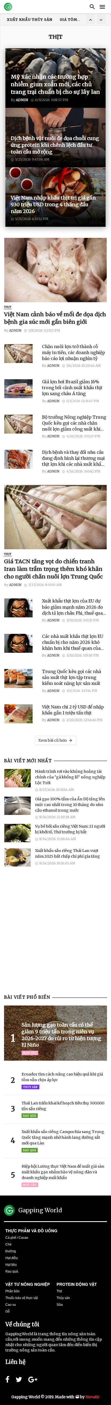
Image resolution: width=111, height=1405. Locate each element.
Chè (8, 1244)
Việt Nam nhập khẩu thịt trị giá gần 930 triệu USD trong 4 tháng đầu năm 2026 (53, 204)
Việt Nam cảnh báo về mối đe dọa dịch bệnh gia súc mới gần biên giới (55, 318)
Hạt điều (11, 1258)
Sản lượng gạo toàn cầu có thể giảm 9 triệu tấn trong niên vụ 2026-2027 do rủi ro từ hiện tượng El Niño (61, 1035)
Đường (10, 1251)
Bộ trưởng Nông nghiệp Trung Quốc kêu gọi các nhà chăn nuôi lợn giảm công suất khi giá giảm (74, 423)
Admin (15, 330)
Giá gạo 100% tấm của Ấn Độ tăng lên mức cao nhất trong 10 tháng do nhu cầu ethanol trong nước (70, 805)
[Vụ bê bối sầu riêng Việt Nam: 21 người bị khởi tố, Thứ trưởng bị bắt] (17, 833)
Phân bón (12, 1291)
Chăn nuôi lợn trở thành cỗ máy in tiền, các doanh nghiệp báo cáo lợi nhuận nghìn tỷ (73, 352)
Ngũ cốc (30, 1052)
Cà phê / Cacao (16, 1238)
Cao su (10, 1305)
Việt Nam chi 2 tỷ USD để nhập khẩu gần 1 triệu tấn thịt (73, 709)
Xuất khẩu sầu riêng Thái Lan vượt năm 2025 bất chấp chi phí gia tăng (67, 853)
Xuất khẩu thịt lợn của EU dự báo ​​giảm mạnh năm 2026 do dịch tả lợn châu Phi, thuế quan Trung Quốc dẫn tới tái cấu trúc (74, 607)
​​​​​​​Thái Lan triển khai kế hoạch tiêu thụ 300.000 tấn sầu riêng (63, 1106)
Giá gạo (68, 20)
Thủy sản (30, 1087)
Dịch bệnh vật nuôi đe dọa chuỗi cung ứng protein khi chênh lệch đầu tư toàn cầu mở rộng (55, 145)
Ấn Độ (47, 20)
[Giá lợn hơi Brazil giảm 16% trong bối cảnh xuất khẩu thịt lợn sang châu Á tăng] (21, 388)
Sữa (60, 1305)
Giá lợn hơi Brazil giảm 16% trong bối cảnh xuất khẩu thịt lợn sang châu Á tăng (72, 387)
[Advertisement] (55, 935)
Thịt (8, 306)
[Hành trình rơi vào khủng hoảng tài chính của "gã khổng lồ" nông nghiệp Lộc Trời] (17, 778)
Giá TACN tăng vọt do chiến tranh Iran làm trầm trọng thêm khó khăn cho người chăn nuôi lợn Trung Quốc (53, 569)
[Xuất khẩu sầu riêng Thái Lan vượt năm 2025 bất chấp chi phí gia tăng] (17, 857)
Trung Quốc (20, 20)
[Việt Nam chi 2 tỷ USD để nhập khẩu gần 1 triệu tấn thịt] (21, 714)
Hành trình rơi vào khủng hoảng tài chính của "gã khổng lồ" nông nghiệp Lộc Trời (70, 777)
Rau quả (29, 1115)
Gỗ (7, 1311)
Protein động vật (77, 1284)
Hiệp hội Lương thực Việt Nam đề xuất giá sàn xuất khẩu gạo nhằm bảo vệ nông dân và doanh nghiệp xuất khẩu (63, 1172)
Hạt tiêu (11, 1265)
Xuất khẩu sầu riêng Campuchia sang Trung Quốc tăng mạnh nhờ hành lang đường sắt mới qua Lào (63, 1137)
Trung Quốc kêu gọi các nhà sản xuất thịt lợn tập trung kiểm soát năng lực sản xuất (71, 677)
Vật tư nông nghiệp (27, 1284)
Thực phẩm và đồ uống (31, 1231)
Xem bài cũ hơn (52, 740)
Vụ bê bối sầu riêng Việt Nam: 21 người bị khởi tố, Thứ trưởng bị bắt (70, 829)
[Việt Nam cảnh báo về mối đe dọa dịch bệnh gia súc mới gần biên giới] (55, 270)
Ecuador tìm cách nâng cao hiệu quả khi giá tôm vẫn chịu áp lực (62, 1077)
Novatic (92, 1396)
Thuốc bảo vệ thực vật (21, 1298)
